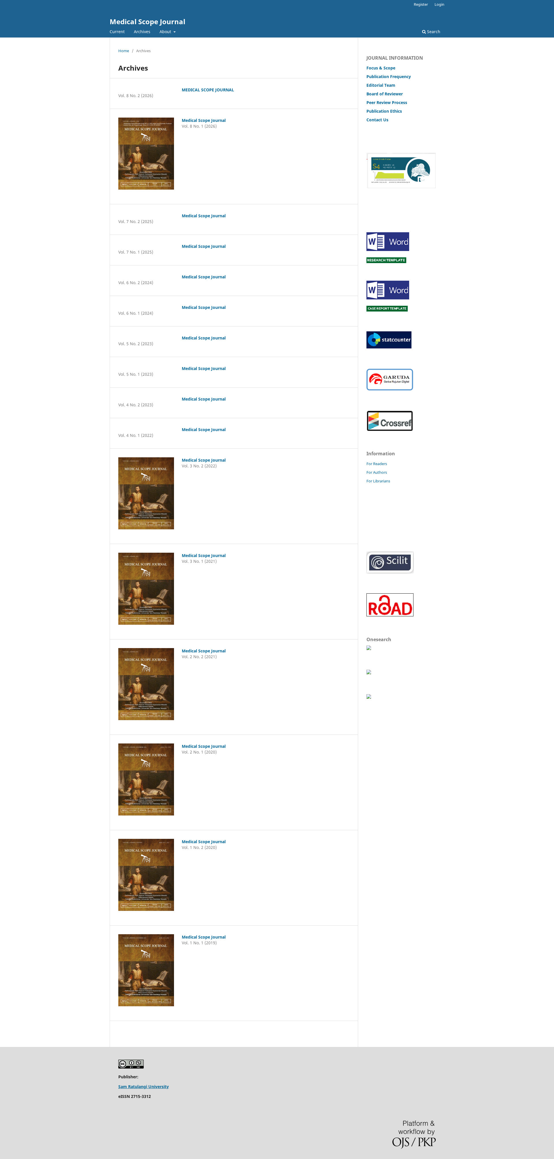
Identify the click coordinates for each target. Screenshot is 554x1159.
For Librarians (378, 481)
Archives (142, 31)
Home (123, 50)
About (166, 31)
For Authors (376, 472)
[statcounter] (388, 347)
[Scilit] (390, 572)
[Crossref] (389, 429)
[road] (390, 615)
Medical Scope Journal (147, 21)
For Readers (376, 463)
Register (421, 4)
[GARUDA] (389, 389)
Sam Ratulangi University (143, 1086)
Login (439, 4)
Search (433, 31)
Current (117, 31)
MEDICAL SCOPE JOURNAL (208, 90)
